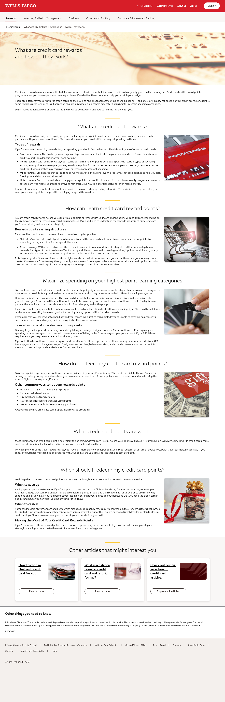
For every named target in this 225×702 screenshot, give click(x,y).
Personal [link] (11, 19)
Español (193, 5)
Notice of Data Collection (106, 645)
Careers (9, 651)
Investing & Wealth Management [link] (42, 18)
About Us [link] (181, 5)
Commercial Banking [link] (98, 18)
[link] (20, 6)
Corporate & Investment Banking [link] (136, 18)
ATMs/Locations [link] (145, 5)
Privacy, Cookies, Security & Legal (21, 645)
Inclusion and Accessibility (32, 651)
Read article (36, 591)
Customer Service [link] (164, 5)
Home (54, 651)
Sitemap (177, 645)
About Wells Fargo (196, 645)
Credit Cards (13, 26)
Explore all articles (168, 591)
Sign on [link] (212, 5)
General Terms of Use (135, 645)
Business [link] (74, 18)
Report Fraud (159, 645)
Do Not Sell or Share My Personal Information (65, 645)
